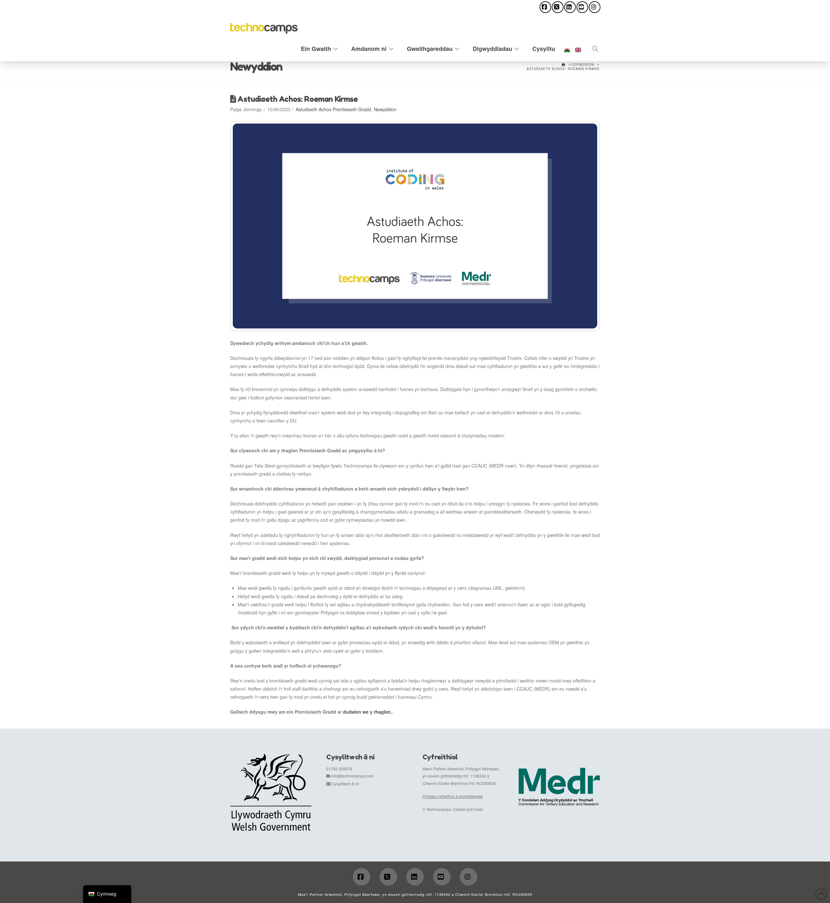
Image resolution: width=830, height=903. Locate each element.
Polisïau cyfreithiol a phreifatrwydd (452, 796)
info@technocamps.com (352, 775)
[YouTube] (582, 7)
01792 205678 (339, 768)
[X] (557, 7)
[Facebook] (545, 7)
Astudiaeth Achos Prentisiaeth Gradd (333, 109)
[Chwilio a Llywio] (592, 47)
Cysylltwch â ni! (345, 783)
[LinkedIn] (570, 7)
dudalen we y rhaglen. (367, 711)
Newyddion (385, 109)
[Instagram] (594, 7)
